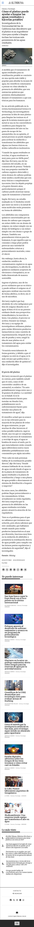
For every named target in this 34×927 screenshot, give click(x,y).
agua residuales (19, 560)
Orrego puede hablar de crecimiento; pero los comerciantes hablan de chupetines (19, 872)
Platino (4, 563)
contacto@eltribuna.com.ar (17, 916)
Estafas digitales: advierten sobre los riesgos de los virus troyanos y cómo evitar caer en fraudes (16, 760)
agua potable (7, 560)
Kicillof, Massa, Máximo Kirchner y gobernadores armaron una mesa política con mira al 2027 (19, 838)
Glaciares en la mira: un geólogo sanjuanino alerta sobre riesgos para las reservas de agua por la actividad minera (17, 664)
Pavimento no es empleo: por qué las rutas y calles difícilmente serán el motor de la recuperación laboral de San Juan (19, 854)
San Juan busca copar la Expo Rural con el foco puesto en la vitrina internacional (16, 599)
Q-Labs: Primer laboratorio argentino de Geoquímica (17, 790)
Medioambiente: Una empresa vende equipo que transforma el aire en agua (17, 818)
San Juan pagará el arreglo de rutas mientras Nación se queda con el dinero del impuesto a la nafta (18, 846)
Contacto (17, 890)
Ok (17, 923)
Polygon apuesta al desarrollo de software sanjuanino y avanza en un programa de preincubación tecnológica (16, 631)
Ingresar (18, 893)
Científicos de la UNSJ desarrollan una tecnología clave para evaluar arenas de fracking (15, 696)
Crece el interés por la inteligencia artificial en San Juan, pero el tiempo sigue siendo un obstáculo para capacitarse (17, 728)
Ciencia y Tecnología (8, 9)
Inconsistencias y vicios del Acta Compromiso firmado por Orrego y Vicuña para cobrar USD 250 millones (19, 863)
